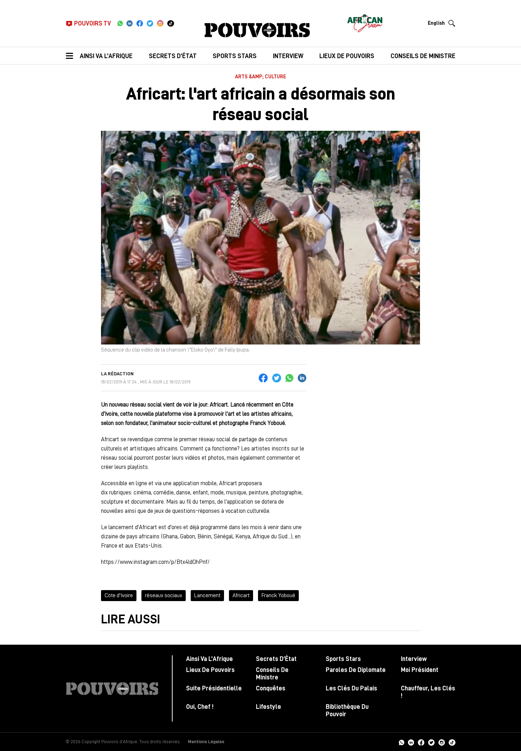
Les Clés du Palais (351, 688)
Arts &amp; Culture (260, 76)
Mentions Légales (206, 741)
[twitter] (150, 23)
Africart (241, 595)
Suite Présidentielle (214, 688)
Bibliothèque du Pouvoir (347, 710)
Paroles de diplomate (356, 670)
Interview (288, 56)
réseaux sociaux (163, 595)
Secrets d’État (173, 56)
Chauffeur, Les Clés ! (428, 692)
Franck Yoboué (278, 595)
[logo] (257, 30)
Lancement (207, 595)
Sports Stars (235, 56)
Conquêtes (270, 688)
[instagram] (160, 23)
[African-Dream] (365, 21)
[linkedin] (130, 23)
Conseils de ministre (423, 56)
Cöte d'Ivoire (119, 595)
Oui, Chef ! (199, 707)
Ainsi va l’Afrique (106, 56)
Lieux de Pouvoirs (210, 670)
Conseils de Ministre (272, 673)
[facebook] (139, 23)
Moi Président (419, 670)
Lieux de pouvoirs (346, 56)
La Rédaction (117, 373)
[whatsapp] (120, 23)
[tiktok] (170, 23)
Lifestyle (268, 707)
